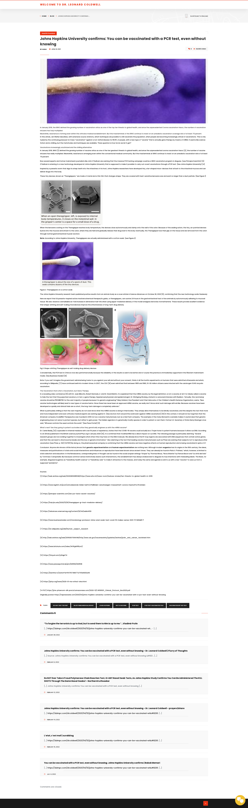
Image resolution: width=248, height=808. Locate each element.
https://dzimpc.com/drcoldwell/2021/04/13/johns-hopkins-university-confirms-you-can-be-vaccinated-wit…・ (100, 628)
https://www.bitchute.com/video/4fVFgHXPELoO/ (63, 546)
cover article (123, 294)
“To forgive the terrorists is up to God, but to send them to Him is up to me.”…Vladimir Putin (91, 623)
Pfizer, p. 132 (58, 443)
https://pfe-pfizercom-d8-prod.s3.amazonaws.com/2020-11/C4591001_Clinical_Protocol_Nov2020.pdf (88, 590)
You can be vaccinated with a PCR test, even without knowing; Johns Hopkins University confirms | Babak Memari (102, 762)
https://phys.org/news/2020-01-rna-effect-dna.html (65, 581)
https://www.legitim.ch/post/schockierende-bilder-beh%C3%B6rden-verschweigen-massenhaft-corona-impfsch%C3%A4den (94, 485)
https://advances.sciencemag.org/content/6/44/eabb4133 (67, 511)
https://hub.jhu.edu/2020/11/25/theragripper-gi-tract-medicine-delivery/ (72, 502)
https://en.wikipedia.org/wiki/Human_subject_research (65, 529)
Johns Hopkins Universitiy (191, 164)
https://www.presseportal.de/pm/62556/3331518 (62, 564)
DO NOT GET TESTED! (60, 605)
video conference (58, 394)
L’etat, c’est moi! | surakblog (59, 735)
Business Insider (56, 376)
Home (44, 16)
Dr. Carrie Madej (46, 431)
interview (169, 397)
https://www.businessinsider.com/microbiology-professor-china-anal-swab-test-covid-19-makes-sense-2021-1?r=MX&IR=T (93, 520)
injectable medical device (83, 605)
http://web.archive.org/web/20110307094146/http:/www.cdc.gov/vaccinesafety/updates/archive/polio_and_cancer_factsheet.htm (96, 538)
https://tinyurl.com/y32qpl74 (55, 555)
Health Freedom (48, 33)
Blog (52, 16)
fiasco (181, 150)
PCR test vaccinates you (154, 605)
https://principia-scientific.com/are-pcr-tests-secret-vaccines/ (69, 494)
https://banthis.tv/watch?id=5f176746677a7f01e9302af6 (66, 573)
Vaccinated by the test (178, 605)
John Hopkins (104, 605)
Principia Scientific (193, 161)
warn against (140, 414)
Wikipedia (54, 383)
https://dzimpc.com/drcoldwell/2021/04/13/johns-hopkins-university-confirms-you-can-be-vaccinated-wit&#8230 (103, 713)
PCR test (135, 605)
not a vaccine (121, 605)
